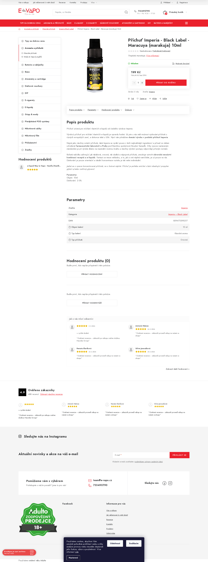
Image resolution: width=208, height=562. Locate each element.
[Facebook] (164, 483)
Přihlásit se (179, 455)
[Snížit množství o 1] (134, 83)
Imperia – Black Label (178, 214)
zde (76, 552)
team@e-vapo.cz (102, 480)
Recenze (62, 2)
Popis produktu (75, 109)
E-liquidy (29, 107)
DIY (26, 93)
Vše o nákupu (24, 2)
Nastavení (73, 557)
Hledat (126, 12)
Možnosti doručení (183, 63)
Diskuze (128, 109)
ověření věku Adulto (37, 560)
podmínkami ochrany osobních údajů (149, 462)
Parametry (92, 109)
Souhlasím (133, 543)
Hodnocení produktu (111, 109)
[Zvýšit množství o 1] (142, 83)
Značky (28, 149)
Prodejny (84, 2)
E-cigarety (30, 100)
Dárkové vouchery (33, 86)
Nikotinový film (32, 135)
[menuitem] (30, 23)
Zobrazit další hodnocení (177, 369)
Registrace (184, 2)
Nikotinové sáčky (33, 128)
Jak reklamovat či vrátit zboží (44, 2)
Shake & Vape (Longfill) (33, 57)
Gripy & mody (31, 114)
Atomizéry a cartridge (35, 79)
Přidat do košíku (166, 82)
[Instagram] (170, 483)
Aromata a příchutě (34, 48)
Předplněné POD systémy (37, 121)
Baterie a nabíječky (34, 64)
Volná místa (110, 533)
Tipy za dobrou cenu (35, 41)
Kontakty (73, 2)
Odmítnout (115, 543)
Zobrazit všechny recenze (51, 394)
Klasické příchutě (30, 53)
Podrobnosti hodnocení (161, 51)
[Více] (187, 23)
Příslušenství (31, 142)
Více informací (152, 55)
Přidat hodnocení (91, 274)
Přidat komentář (92, 303)
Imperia (152, 92)
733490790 (143, 11)
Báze (27, 72)
